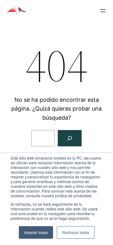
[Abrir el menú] (103, 10)
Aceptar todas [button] (36, 232)
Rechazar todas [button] (75, 232)
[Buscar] (70, 138)
